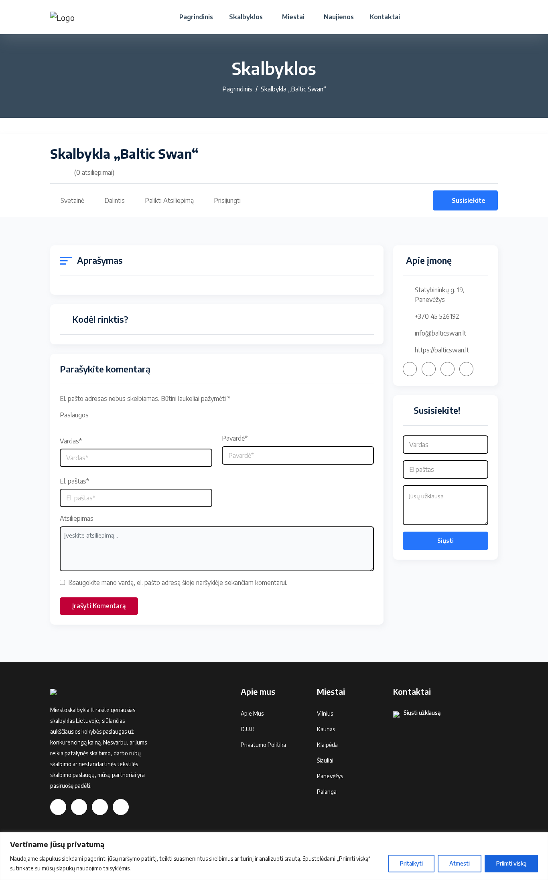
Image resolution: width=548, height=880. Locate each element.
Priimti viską (511, 863)
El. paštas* (74, 481)
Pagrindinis (196, 17)
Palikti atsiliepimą (169, 200)
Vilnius (325, 713)
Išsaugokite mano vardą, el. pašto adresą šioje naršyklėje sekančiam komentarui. (177, 583)
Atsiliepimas (76, 518)
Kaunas (326, 729)
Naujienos (339, 17)
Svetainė (72, 200)
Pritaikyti (411, 863)
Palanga (327, 791)
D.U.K (248, 729)
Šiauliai (325, 760)
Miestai (293, 17)
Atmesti (459, 863)
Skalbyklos (246, 17)
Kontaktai (385, 17)
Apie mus (252, 713)
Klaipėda (327, 744)
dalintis (114, 200)
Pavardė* (235, 438)
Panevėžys (330, 776)
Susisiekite (468, 200)
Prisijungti (227, 200)
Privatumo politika (263, 744)
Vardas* (71, 441)
